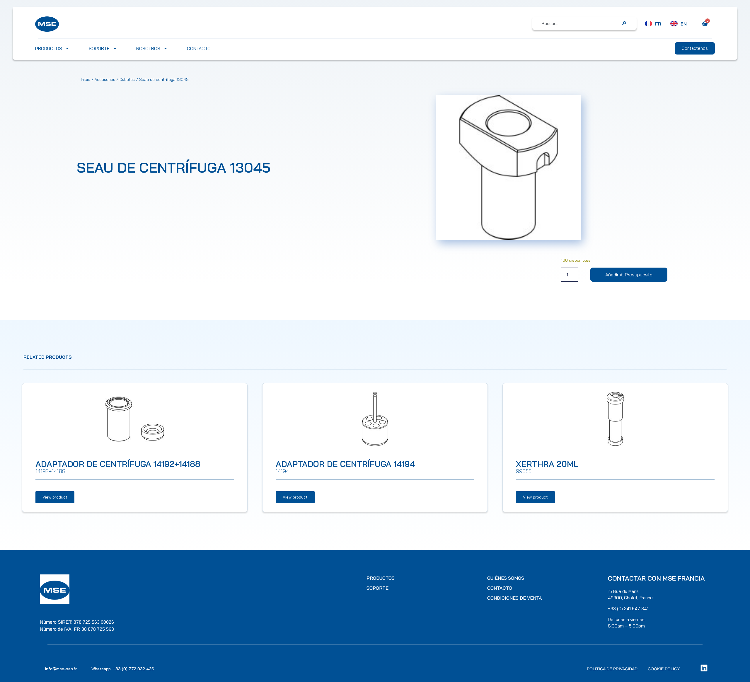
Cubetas (127, 79)
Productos (48, 48)
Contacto (199, 48)
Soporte (99, 48)
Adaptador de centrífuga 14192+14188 (117, 464)
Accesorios (105, 79)
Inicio (85, 79)
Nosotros (148, 48)
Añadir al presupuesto (628, 275)
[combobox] (580, 23)
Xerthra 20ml (547, 464)
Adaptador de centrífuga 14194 (345, 464)
